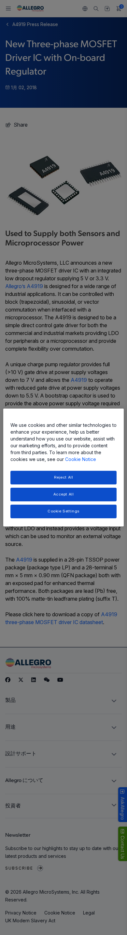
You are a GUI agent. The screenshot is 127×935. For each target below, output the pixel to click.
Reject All (63, 477)
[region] (63, 467)
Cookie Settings (63, 511)
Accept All (63, 494)
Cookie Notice (80, 459)
